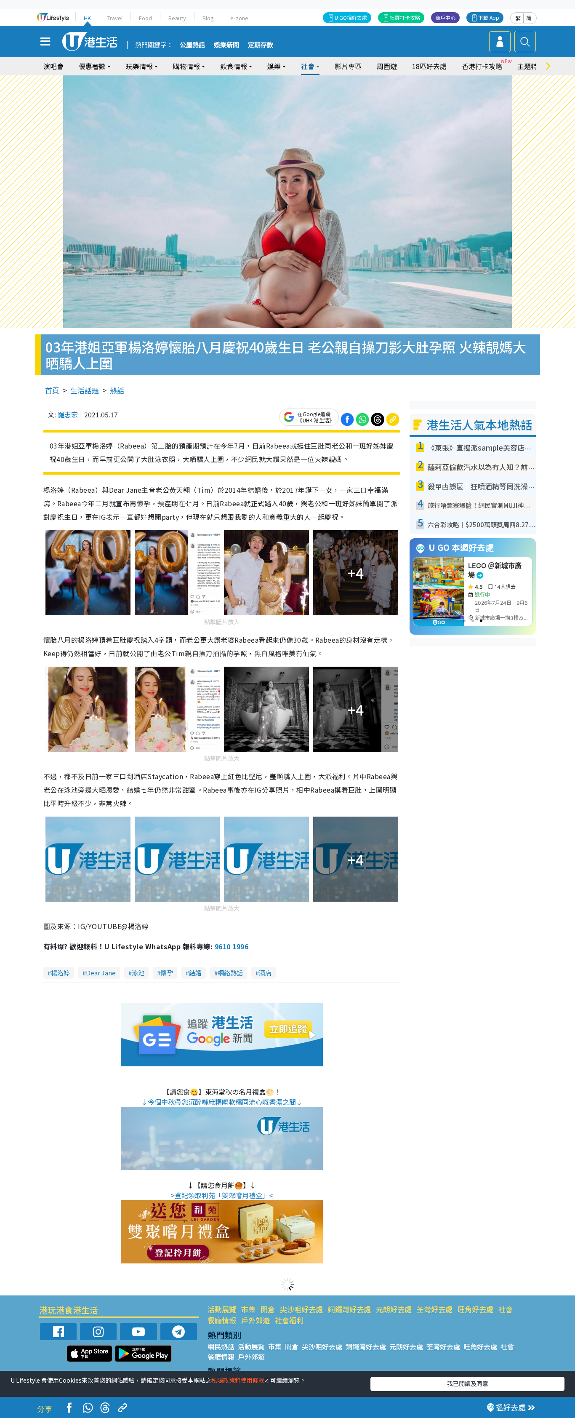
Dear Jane (101, 972)
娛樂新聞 (226, 45)
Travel (114, 18)
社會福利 (289, 1320)
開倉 (268, 1309)
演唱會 (53, 66)
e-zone (239, 18)
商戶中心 (445, 17)
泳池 (138, 972)
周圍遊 (387, 66)
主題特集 (530, 66)
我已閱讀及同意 (467, 1383)
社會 (505, 1309)
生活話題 (84, 390)
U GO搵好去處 (351, 17)
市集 (248, 1309)
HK (87, 18)
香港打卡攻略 (482, 66)
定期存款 (260, 45)
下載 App (488, 17)
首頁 (52, 390)
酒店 (265, 972)
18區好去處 (429, 66)
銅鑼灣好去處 (349, 1309)
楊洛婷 (60, 972)
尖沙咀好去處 (301, 1309)
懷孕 (166, 972)
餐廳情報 (222, 1320)
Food (145, 18)
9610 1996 (231, 946)
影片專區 (348, 66)
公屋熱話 (192, 45)
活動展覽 (222, 1309)
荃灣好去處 (435, 1309)
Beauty (177, 18)
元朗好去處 (394, 1309)
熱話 (117, 390)
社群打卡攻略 (405, 17)
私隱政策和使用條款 (237, 1380)
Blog (208, 18)
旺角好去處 (475, 1309)
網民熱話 (221, 1346)
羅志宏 (68, 414)
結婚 (195, 972)
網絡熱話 (230, 972)
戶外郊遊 (255, 1320)
